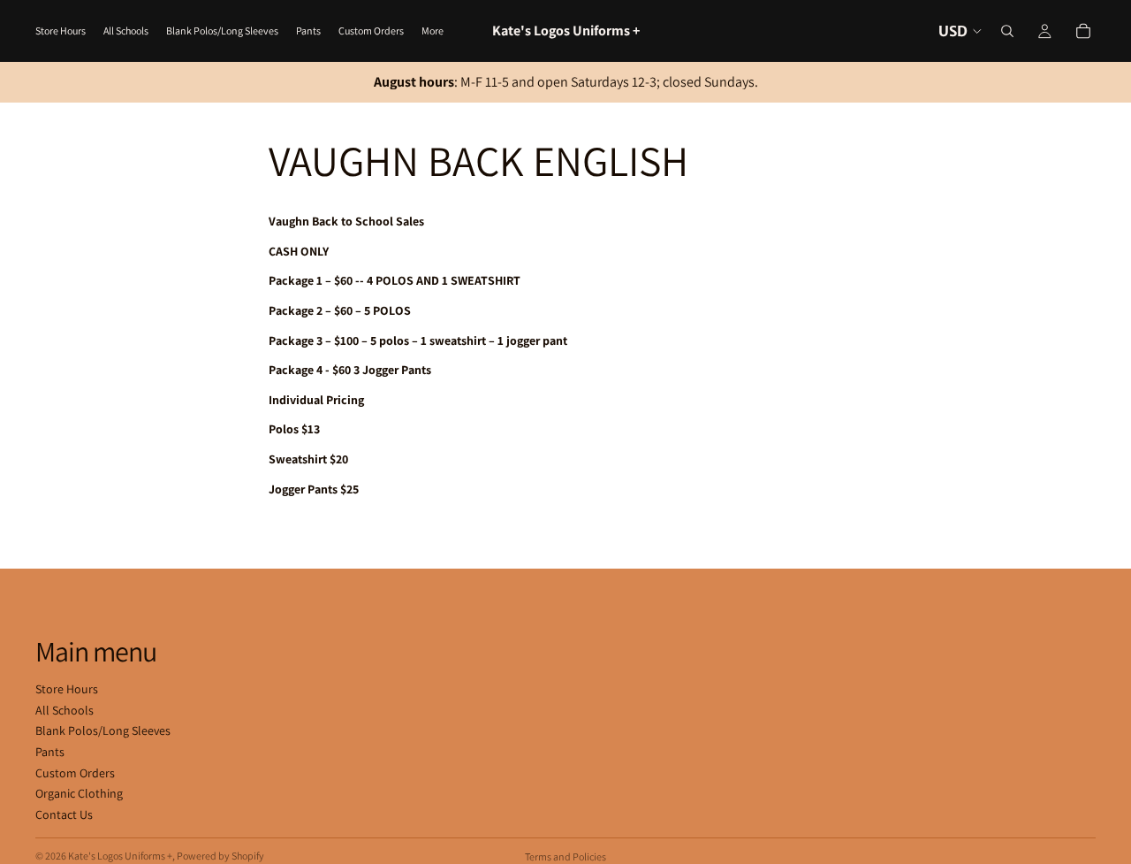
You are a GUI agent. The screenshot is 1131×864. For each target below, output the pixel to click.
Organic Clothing (79, 793)
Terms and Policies (565, 856)
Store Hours (66, 689)
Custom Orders (75, 773)
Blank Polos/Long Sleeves (103, 730)
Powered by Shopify (220, 855)
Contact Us (64, 814)
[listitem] (432, 31)
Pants (50, 752)
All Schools (64, 710)
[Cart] (1083, 30)
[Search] (1007, 30)
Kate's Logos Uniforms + (120, 855)
